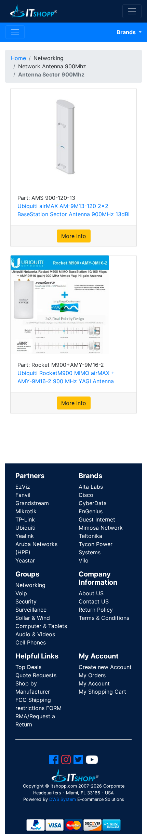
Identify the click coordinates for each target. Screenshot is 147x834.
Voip (21, 593)
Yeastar (25, 560)
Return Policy (96, 609)
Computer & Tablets (41, 626)
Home (18, 58)
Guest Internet (97, 519)
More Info (73, 236)
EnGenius (91, 511)
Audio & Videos (35, 634)
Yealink (24, 535)
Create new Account (105, 667)
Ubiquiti (25, 527)
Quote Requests (35, 675)
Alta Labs (91, 486)
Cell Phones (30, 642)
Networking (30, 585)
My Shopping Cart (102, 691)
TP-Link (25, 519)
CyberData (93, 503)
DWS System (62, 799)
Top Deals (28, 667)
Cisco (86, 494)
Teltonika (90, 535)
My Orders (92, 675)
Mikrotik (26, 511)
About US (91, 593)
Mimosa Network (101, 527)
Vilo (84, 560)
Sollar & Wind (32, 617)
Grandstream (32, 503)
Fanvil (22, 494)
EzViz (22, 486)
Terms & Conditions (104, 617)
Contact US (94, 601)
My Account (94, 683)
